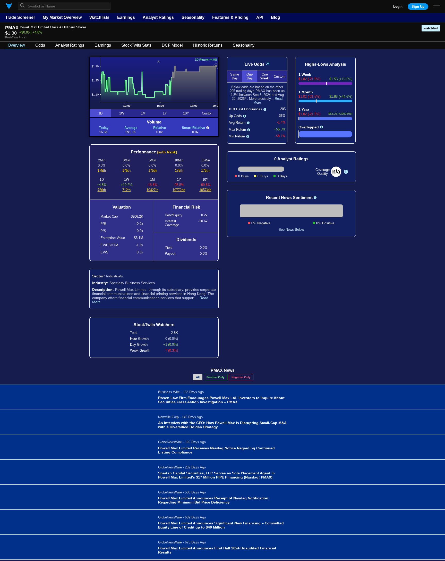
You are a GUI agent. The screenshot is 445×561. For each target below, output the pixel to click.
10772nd (179, 190)
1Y (165, 113)
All (198, 377)
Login (398, 7)
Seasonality (193, 17)
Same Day (234, 76)
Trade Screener (20, 17)
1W (121, 113)
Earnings (126, 17)
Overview (16, 45)
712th (126, 190)
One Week (264, 76)
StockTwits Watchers (154, 325)
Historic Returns (207, 45)
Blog (275, 17)
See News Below (291, 230)
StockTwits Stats (136, 45)
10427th (152, 190)
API (259, 17)
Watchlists (99, 17)
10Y (186, 113)
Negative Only (241, 377)
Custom (207, 113)
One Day (249, 76)
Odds (40, 45)
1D (100, 113)
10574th (205, 190)
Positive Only (216, 377)
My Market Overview (62, 17)
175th (102, 170)
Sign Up (418, 7)
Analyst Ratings (158, 17)
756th (102, 190)
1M (143, 113)
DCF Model (172, 45)
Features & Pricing (230, 17)
